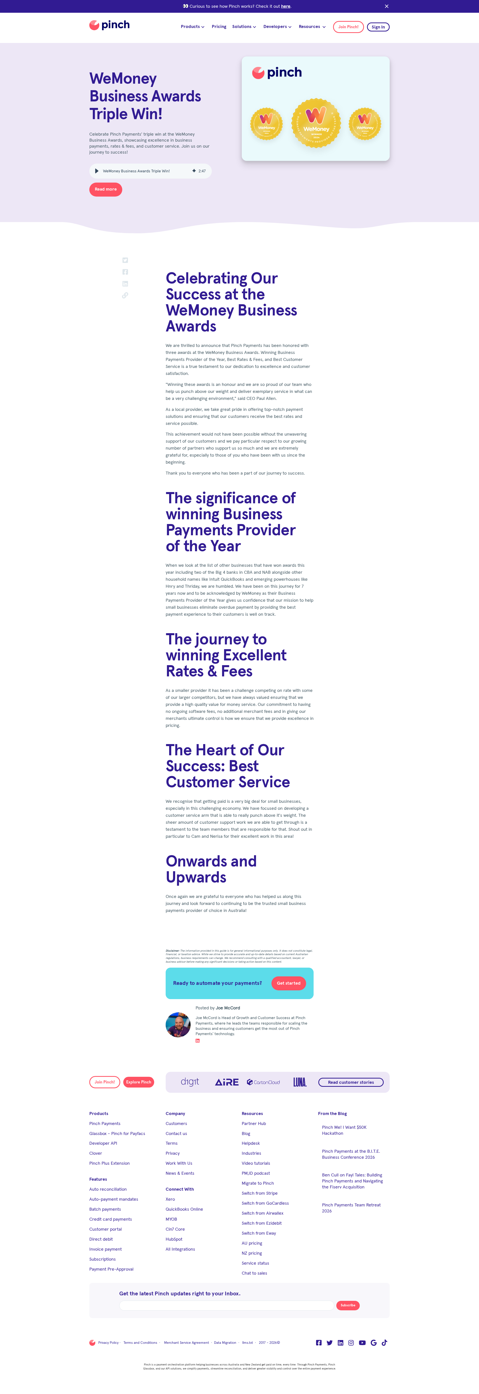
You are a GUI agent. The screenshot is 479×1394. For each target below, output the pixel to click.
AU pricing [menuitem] (252, 1243)
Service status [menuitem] (255, 1263)
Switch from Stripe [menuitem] (260, 1193)
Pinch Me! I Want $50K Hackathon (344, 1130)
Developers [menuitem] (275, 26)
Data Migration (225, 1343)
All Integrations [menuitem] (180, 1249)
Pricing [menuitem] (219, 26)
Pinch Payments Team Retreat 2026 (351, 1208)
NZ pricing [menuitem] (252, 1253)
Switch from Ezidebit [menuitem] (262, 1223)
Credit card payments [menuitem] (110, 1219)
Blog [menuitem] (246, 1133)
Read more (106, 189)
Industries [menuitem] (251, 1153)
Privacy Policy (108, 1343)
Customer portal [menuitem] (105, 1229)
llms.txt (247, 1343)
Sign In (378, 27)
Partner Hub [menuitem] (254, 1123)
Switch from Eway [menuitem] (259, 1233)
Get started (289, 983)
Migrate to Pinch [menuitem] (258, 1183)
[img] (194, 171)
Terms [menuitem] (172, 1143)
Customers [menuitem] (176, 1123)
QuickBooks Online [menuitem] (184, 1209)
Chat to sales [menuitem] (254, 1273)
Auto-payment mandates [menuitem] (113, 1199)
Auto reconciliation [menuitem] (108, 1189)
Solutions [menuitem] (241, 26)
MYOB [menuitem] (171, 1219)
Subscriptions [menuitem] (102, 1259)
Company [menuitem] (175, 1114)
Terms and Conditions (140, 1343)
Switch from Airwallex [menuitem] (262, 1213)
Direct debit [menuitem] (101, 1239)
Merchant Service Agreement (186, 1343)
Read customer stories (351, 1082)
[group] (150, 171)
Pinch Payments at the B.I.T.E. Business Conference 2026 (351, 1154)
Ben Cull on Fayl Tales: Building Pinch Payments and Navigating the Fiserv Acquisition (352, 1181)
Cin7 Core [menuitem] (175, 1229)
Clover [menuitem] (95, 1153)
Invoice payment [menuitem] (105, 1249)
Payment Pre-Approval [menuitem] (111, 1269)
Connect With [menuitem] (180, 1189)
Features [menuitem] (98, 1179)
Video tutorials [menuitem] (256, 1163)
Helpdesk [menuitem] (251, 1143)
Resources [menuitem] (310, 26)
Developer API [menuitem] (103, 1143)
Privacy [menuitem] (173, 1153)
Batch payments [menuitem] (105, 1209)
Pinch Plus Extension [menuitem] (109, 1163)
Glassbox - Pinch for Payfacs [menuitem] (117, 1133)
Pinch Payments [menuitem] (104, 1123)
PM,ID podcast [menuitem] (256, 1173)
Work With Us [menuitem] (179, 1163)
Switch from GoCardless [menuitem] (265, 1203)
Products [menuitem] (190, 26)
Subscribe (348, 1305)
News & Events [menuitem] (180, 1173)
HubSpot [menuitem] (174, 1239)
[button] (97, 171)
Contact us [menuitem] (176, 1133)
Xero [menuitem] (170, 1199)
